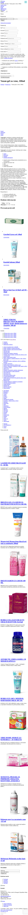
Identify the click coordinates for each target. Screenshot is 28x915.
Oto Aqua (5, 411)
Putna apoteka (6, 388)
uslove (16, 60)
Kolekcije (5, 343)
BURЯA (5, 393)
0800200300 (3, 8)
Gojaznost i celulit (7, 367)
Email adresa (4, 51)
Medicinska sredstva (8, 344)
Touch (4, 420)
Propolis (5, 412)
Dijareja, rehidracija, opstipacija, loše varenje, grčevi (15, 366)
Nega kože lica (6, 372)
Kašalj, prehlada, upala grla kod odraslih (12, 349)
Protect (5, 413)
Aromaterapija (6, 356)
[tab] (15, 153)
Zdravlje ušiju (6, 352)
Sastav (4, 153)
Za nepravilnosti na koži (8, 376)
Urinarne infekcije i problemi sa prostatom (12, 381)
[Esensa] (3, 1)
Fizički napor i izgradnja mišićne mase (12, 365)
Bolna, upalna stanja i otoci (9, 357)
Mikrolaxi (5, 409)
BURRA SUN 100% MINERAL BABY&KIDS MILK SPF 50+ (12, 699)
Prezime (3, 30)
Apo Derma (6, 390)
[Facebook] (9, 333)
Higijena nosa (6, 350)
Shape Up (5, 418)
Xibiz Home (6, 421)
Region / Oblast (4, 43)
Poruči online (2, 134)
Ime (2, 27)
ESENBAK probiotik (8, 399)
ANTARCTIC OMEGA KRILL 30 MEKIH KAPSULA (13, 660)
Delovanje (5, 155)
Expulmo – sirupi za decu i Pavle (10, 400)
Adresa (2, 33)
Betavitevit (5, 391)
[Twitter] (9, 334)
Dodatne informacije (8, 157)
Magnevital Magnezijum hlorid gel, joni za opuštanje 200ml (14, 542)
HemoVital (5, 403)
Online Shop (3, 5)
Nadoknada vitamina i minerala (10, 353)
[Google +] (9, 335)
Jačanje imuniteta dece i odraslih (10, 347)
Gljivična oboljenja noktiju (9, 383)
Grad (2, 35)
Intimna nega (6, 380)
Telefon (3, 46)
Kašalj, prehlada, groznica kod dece (11, 348)
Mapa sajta (5, 906)
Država (2, 41)
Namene (5, 156)
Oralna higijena (6, 384)
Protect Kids (6, 415)
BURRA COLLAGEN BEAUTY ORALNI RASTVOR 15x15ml (12, 621)
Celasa (4, 394)
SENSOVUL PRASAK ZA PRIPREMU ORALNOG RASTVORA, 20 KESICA (10, 779)
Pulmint (5, 416)
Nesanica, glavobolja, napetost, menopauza (13, 370)
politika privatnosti (8, 58)
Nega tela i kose (7, 374)
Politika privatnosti (7, 905)
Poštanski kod (4, 38)
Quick (4, 417)
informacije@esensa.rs (6, 896)
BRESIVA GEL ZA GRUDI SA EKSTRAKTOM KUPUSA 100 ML (14, 503)
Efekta (4, 398)
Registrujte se (4, 70)
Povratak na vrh (4, 911)
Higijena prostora (7, 386)
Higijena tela (6, 385)
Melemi (5, 408)
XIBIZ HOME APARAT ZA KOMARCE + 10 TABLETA (11, 739)
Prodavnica (7, 84)
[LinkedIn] (9, 337)
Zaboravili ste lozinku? (6, 23)
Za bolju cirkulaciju (7, 363)
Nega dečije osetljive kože (9, 375)
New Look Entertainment (6, 910)
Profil (2, 7)
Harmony (5, 402)
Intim (4, 404)
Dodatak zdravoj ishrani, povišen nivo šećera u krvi (15, 354)
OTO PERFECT (7, 425)
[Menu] (25, 2)
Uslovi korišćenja (7, 903)
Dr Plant (5, 397)
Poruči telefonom (3, 132)
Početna (2, 84)
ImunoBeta (5, 406)
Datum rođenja (4, 49)
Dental (4, 395)
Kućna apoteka (6, 407)
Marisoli (5, 423)
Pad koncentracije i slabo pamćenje (11, 371)
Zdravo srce (6, 368)
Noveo (5, 426)
